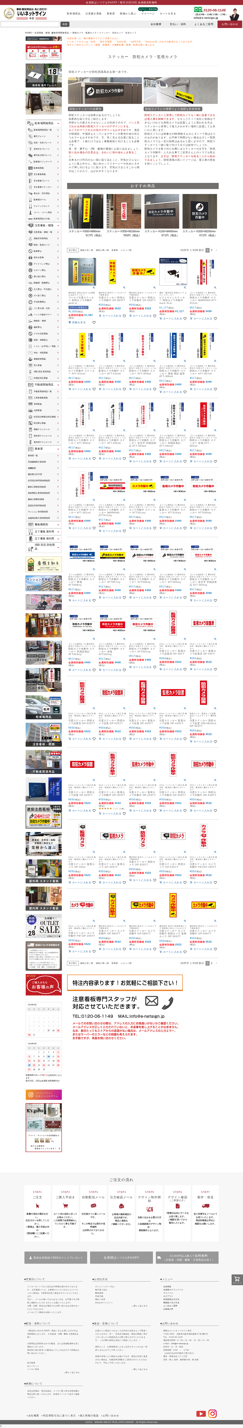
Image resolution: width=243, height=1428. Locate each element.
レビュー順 (126, 250)
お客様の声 (168, 1309)
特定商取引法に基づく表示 (59, 1415)
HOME (28, 33)
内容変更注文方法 (171, 1299)
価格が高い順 (102, 250)
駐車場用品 (74, 13)
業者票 (111, 13)
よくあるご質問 (203, 24)
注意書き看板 (93, 13)
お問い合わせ (230, 24)
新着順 (115, 250)
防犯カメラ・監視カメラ (85, 33)
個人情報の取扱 (89, 1415)
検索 (65, 24)
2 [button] (211, 250)
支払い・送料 (178, 24)
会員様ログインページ (173, 1290)
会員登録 (167, 1287)
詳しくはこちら (73, 1372)
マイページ (148, 13)
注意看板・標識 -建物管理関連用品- (52, 33)
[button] (216, 250)
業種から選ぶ (128, 13)
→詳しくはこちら (140, 1306)
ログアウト (168, 1296)
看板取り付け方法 (171, 1303)
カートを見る (168, 13)
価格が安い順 (86, 250)
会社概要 (156, 24)
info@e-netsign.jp (206, 18)
